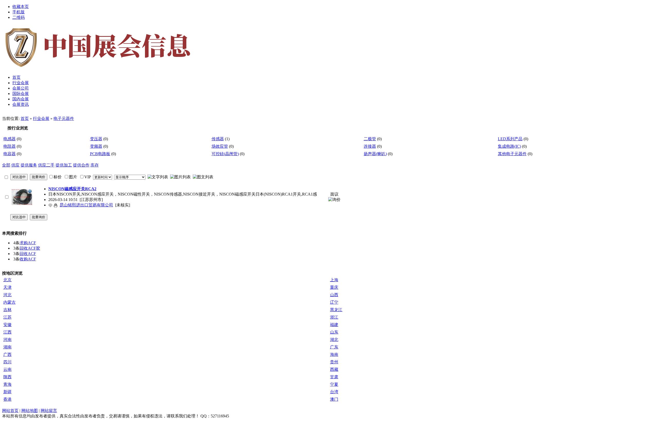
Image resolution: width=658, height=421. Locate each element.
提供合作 (81, 165)
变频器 (96, 146)
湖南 (7, 347)
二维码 (18, 17)
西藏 (334, 369)
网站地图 (29, 410)
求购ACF (28, 243)
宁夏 (334, 384)
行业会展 (41, 118)
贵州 (334, 362)
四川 (7, 362)
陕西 (7, 377)
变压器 (96, 139)
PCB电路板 (100, 154)
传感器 (218, 139)
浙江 (334, 317)
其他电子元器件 (512, 154)
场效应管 (220, 146)
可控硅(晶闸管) (225, 154)
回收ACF (28, 253)
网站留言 (49, 410)
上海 (334, 280)
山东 (334, 332)
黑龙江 (336, 310)
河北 (7, 295)
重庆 (334, 287)
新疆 (7, 392)
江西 (7, 332)
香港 (7, 399)
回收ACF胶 (30, 248)
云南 (7, 369)
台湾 (334, 392)
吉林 (7, 310)
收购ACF (28, 259)
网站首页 (10, 410)
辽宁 (334, 302)
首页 (25, 118)
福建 (334, 324)
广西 (7, 354)
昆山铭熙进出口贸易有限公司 (86, 205)
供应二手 (46, 165)
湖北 (334, 339)
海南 (334, 354)
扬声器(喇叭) (375, 154)
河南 (7, 339)
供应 (15, 165)
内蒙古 (9, 302)
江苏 (7, 317)
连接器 (370, 146)
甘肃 (334, 377)
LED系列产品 (510, 139)
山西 (334, 295)
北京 (7, 280)
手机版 (18, 12)
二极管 (370, 139)
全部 (6, 165)
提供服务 (29, 165)
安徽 (7, 324)
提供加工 (64, 165)
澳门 (334, 399)
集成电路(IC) (509, 146)
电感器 (9, 139)
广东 (334, 347)
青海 (7, 384)
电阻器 (9, 146)
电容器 (9, 154)
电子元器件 (63, 118)
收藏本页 (20, 6)
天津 (7, 287)
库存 (94, 165)
